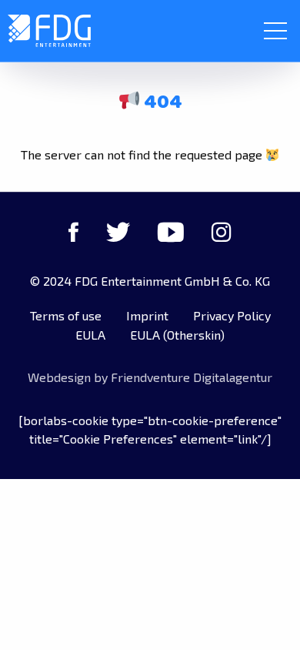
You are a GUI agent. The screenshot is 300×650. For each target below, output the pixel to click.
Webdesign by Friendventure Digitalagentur (150, 377)
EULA (90, 334)
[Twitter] (118, 231)
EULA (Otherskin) (177, 334)
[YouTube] (171, 231)
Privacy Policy (232, 315)
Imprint (147, 315)
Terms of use (66, 315)
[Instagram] (222, 231)
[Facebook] (73, 231)
